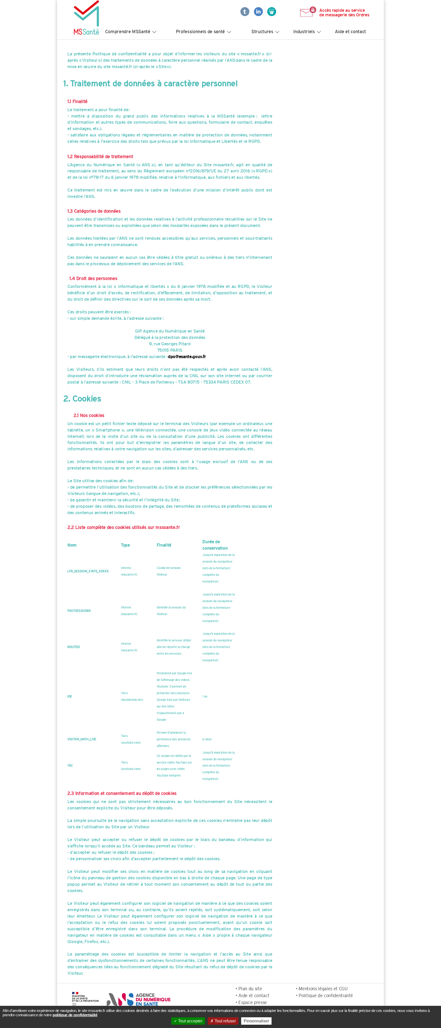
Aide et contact (350, 31)
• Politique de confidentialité (324, 995)
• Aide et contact (252, 995)
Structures (262, 31)
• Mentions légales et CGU (322, 988)
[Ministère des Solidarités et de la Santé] (85, 999)
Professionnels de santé (200, 31)
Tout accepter (189, 1021)
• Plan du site (249, 988)
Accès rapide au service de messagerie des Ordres (344, 12)
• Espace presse (251, 1002)
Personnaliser (256, 1021)
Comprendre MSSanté (127, 31)
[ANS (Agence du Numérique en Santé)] (137, 999)
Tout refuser (225, 1021)
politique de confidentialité (75, 1015)
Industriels (304, 31)
